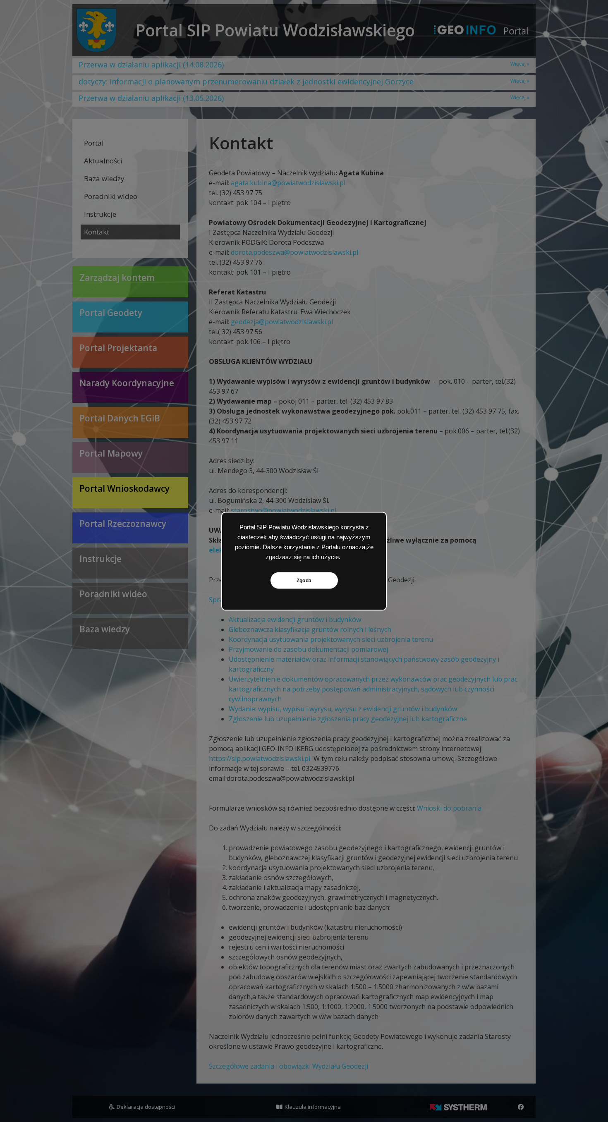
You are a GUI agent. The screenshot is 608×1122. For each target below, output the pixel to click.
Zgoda (304, 580)
